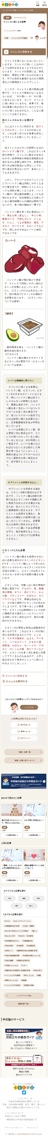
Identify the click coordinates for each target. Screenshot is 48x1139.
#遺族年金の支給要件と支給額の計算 (17, 970)
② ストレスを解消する (15, 681)
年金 (9, 898)
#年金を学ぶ (37, 970)
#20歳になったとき (11, 965)
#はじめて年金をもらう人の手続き (17, 931)
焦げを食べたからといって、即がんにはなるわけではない (12, 821)
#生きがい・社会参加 (25, 936)
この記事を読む (11, 835)
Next (31, 38)
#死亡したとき (29, 975)
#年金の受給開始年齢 (12, 955)
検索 (37, 5)
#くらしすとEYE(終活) (12, 985)
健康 (14, 10)
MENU (44, 5)
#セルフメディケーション (22, 921)
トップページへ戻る (24, 996)
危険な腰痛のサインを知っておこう (34, 866)
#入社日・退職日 (28, 926)
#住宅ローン (9, 951)
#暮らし (34, 931)
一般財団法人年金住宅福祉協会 (19, 1119)
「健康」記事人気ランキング (24, 760)
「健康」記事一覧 (24, 752)
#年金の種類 (9, 960)
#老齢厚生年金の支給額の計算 (26, 951)
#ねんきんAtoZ (10, 936)
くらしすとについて (14, 1113)
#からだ (4, 876)
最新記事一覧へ (24, 1004)
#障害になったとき (11, 980)
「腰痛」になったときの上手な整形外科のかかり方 (12, 866)
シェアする (29, 707)
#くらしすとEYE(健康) (19, 38)
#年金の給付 (9, 946)
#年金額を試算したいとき (31, 955)
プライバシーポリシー (14, 1128)
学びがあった (26, 725)
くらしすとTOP (7, 10)
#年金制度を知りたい (12, 941)
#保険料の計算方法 (23, 960)
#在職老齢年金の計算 (12, 926)
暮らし (31, 905)
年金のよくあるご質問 (15, 1116)
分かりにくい (26, 738)
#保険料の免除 (29, 985)
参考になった (26, 731)
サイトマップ (32, 1128)
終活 (38, 898)
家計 (16, 905)
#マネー (24, 965)
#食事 (6, 38)
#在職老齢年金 (28, 941)
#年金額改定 (30, 946)
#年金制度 (19, 946)
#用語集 (23, 980)
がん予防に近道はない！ (34, 820)
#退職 (39, 975)
